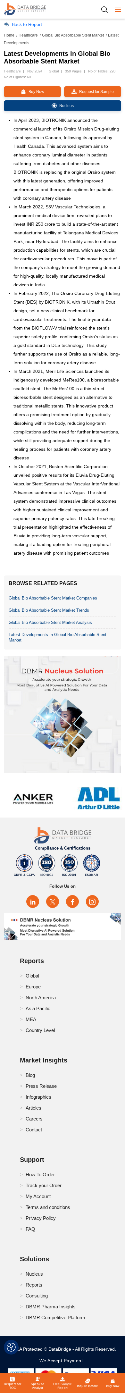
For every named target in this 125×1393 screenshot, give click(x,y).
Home (9, 35)
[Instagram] (92, 901)
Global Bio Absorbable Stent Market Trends (49, 610)
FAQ (30, 1229)
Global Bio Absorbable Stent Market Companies (53, 598)
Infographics (38, 1097)
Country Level (40, 1030)
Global (32, 975)
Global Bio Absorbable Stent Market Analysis (50, 622)
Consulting (37, 1295)
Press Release (41, 1086)
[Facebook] (72, 901)
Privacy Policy (41, 1218)
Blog (30, 1075)
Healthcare (28, 35)
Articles (33, 1108)
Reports (34, 1285)
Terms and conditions (48, 1207)
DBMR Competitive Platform (55, 1317)
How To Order (40, 1174)
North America (41, 997)
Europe (33, 986)
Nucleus (34, 1274)
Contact (34, 1129)
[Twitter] (52, 901)
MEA (31, 1019)
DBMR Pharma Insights (51, 1306)
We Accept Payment (62, 1360)
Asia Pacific (38, 1008)
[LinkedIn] (32, 901)
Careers (34, 1118)
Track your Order (44, 1185)
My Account (38, 1196)
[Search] (107, 9)
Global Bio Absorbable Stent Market (73, 35)
